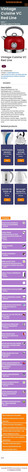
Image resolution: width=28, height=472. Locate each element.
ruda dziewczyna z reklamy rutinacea (14, 76)
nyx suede (18, 74)
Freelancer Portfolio (15, 470)
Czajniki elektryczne (13, 72)
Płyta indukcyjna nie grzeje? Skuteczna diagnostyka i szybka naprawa (13, 418)
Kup (4, 66)
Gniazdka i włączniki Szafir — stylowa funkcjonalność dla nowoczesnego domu (12, 446)
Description (6, 83)
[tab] (7, 82)
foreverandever (14, 2)
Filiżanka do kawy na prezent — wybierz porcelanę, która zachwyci (14, 426)
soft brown (4, 78)
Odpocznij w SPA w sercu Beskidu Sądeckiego (13, 438)
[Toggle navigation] (26, 4)
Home (3, 22)
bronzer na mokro (9, 74)
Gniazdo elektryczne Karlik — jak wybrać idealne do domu (13, 432)
